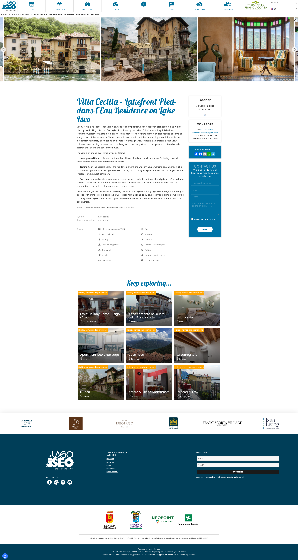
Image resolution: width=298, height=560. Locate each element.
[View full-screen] (295, 20)
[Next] (294, 49)
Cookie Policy (120, 554)
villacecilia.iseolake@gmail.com (205, 132)
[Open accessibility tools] (5, 556)
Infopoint (110, 459)
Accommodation (20, 14)
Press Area (111, 468)
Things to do (59, 9)
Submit (205, 229)
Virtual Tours (200, 9)
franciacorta (256, 9)
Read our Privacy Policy (205, 477)
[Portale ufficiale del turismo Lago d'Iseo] (8, 6)
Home (4, 14)
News (109, 465)
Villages (115, 9)
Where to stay (87, 9)
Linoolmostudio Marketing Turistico (181, 554)
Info (143, 9)
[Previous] (3, 49)
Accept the (204, 219)
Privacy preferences (135, 554)
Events (31, 9)
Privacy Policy (209, 219)
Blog (172, 9)
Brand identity (112, 472)
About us (110, 462)
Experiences (228, 9)
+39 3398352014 (206, 130)
